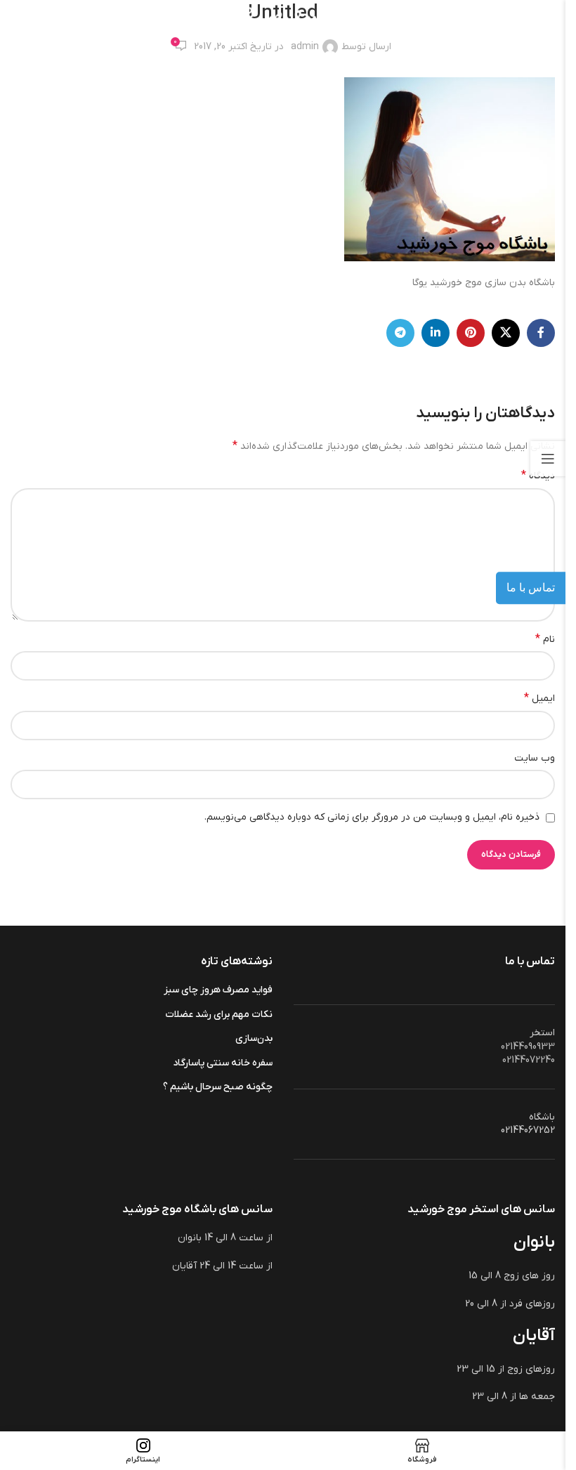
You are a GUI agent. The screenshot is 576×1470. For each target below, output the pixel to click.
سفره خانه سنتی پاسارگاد (223, 1063)
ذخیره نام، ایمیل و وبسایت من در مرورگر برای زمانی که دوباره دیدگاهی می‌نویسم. (371, 817)
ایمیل (539, 698)
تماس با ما (530, 587)
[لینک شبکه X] (506, 333)
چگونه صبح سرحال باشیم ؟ (218, 1087)
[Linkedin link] (435, 333)
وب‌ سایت (534, 758)
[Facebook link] (541, 333)
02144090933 (528, 1047)
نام (545, 639)
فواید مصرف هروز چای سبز (218, 990)
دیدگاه (538, 475)
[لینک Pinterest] (471, 333)
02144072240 (528, 1060)
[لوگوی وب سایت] (282, 20)
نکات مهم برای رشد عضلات (219, 1014)
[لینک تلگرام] (400, 333)
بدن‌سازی (254, 1038)
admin (305, 46)
